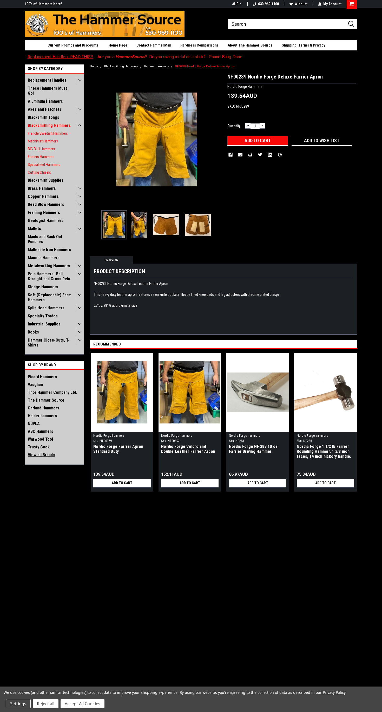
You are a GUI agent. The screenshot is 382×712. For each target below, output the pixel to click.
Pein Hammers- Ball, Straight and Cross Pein (49, 276)
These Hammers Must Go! (47, 91)
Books (33, 332)
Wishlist (301, 4)
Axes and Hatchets (44, 109)
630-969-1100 (268, 4)
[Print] (250, 155)
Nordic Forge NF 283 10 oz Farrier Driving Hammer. (253, 449)
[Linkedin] (270, 155)
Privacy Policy (334, 692)
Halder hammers (42, 415)
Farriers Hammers (41, 156)
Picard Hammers (42, 376)
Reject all (45, 704)
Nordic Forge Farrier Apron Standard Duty (118, 449)
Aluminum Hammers (45, 101)
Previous (95, 139)
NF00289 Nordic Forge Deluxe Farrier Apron (204, 66)
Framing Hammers (44, 212)
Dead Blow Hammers (46, 204)
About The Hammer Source (250, 45)
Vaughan (35, 384)
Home (94, 66)
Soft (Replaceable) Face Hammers (49, 297)
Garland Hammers (43, 408)
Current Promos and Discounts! (74, 45)
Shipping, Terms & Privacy (303, 45)
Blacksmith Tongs (43, 117)
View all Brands (41, 454)
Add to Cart (122, 483)
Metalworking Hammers (49, 265)
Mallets (34, 228)
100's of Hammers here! (43, 4)
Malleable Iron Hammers (49, 249)
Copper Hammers (43, 196)
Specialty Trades (43, 315)
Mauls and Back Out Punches (45, 239)
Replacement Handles (47, 80)
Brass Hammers (42, 188)
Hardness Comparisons (199, 45)
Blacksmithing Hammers (49, 125)
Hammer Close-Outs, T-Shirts (49, 343)
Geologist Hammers (45, 220)
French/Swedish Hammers (48, 133)
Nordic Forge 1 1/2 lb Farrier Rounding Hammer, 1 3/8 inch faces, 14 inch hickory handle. (324, 451)
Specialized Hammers (44, 164)
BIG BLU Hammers (41, 149)
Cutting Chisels (39, 172)
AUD (235, 4)
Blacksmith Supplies (45, 180)
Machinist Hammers (43, 141)
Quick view (122, 428)
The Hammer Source (46, 400)
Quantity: (234, 126)
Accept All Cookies (82, 704)
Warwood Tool (40, 439)
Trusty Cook (39, 447)
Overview (111, 260)
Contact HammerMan (153, 45)
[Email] (240, 155)
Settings (18, 704)
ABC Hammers (40, 431)
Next (218, 139)
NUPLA (34, 423)
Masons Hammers (44, 257)
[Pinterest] (280, 155)
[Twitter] (260, 155)
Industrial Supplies (44, 324)
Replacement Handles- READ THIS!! (60, 56)
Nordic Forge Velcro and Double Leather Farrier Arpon (188, 449)
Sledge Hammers (43, 286)
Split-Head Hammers (46, 307)
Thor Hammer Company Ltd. (52, 392)
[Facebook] (230, 155)
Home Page (118, 45)
